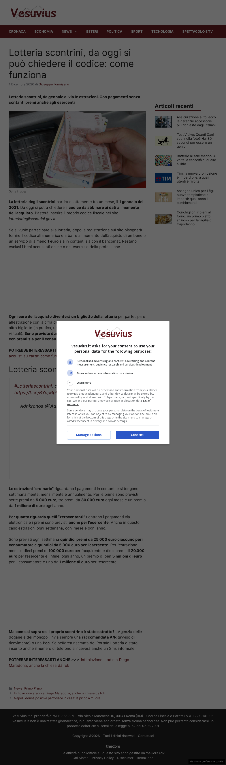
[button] (113, 383)
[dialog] (113, 382)
